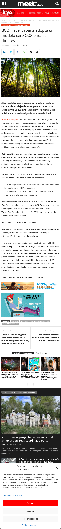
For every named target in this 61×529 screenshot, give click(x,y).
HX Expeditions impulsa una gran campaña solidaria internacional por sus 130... (38, 460)
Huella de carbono (38, 321)
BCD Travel (25, 321)
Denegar (30, 511)
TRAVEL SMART (13, 20)
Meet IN (4, 444)
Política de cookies (29, 525)
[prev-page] (28, 384)
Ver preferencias (30, 519)
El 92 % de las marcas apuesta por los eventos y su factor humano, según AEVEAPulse (10, 375)
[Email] (30, 52)
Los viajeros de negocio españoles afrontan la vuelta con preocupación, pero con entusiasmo (15, 339)
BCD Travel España (10, 119)
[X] (11, 52)
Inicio (3, 20)
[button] (56, 467)
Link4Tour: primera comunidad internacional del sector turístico (46, 337)
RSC (48, 321)
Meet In (7, 45)
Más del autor (41, 353)
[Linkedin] (4, 52)
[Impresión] (37, 52)
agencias (15, 321)
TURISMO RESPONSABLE (28, 20)
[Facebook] (17, 52)
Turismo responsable (10, 324)
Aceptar (30, 503)
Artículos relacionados (23, 353)
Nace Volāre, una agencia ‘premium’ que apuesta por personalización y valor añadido (49, 375)
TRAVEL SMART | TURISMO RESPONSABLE (19, 392)
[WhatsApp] (24, 52)
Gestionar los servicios (13, 495)
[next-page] (32, 384)
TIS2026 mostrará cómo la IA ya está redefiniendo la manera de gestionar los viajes (30, 375)
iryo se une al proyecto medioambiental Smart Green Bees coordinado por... (27, 438)
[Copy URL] (43, 52)
